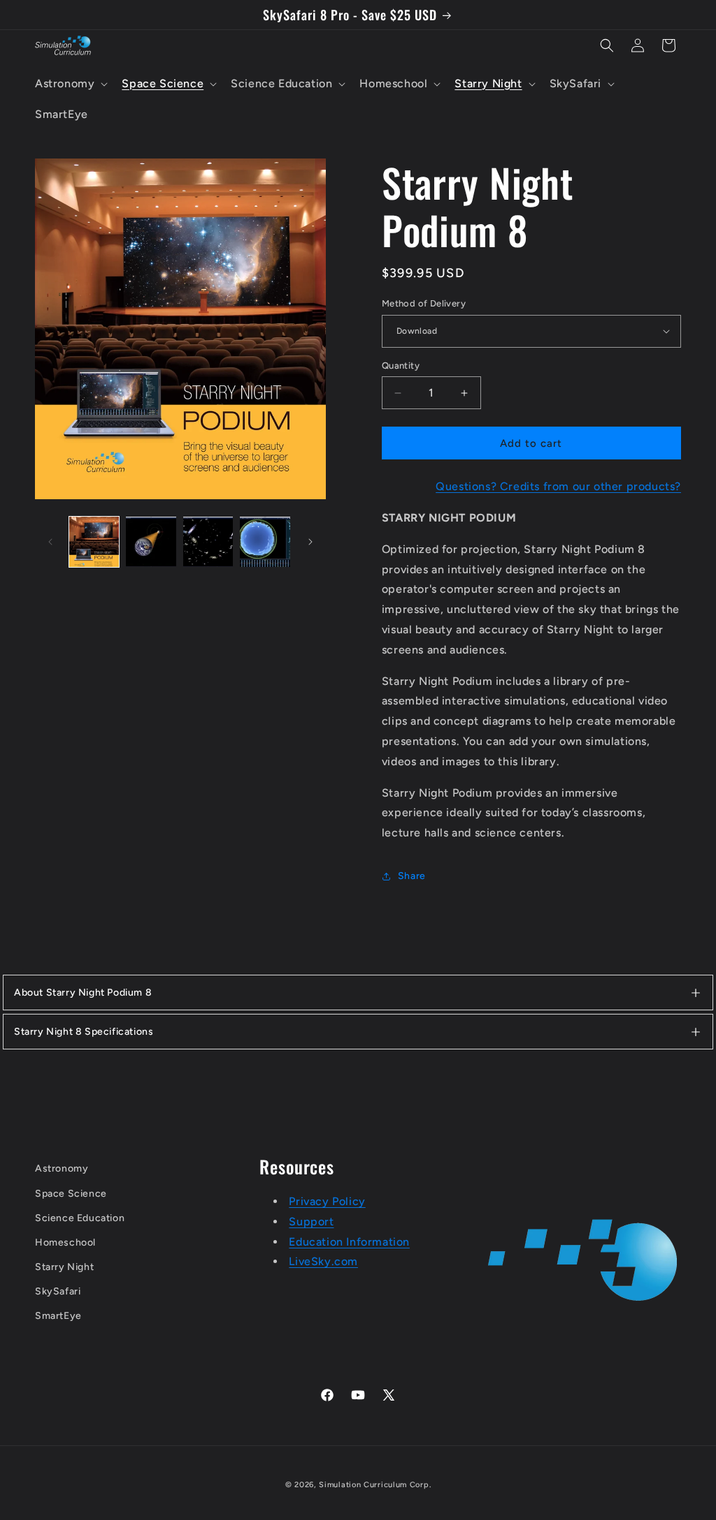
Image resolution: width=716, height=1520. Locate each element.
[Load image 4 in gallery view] (264, 541)
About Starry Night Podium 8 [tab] (83, 992)
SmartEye (58, 1316)
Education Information (349, 1241)
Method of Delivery (424, 303)
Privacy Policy (327, 1201)
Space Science (71, 1194)
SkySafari (57, 1291)
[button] (70, 84)
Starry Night (64, 1267)
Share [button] (412, 876)
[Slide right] (310, 541)
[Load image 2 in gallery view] (151, 541)
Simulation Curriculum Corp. (375, 1484)
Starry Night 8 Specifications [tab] (83, 1032)
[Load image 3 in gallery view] (208, 541)
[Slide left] (50, 541)
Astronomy (61, 1168)
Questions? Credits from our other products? (558, 486)
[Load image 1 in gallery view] (94, 541)
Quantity (401, 365)
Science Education (79, 1218)
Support (311, 1221)
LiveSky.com (323, 1261)
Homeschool (65, 1242)
